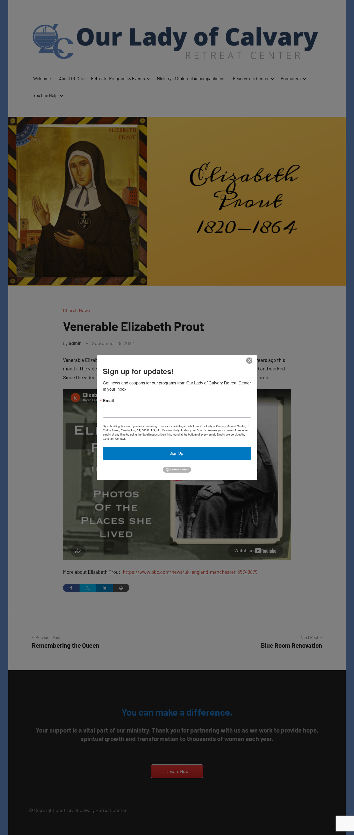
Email (108, 400)
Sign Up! (177, 453)
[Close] (249, 360)
